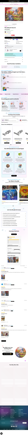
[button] (22, 14)
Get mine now (7, 353)
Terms (4, 429)
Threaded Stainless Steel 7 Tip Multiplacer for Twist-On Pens (18, 138)
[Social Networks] (11, 426)
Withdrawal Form (12, 417)
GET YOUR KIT (14, 175)
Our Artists (2, 416)
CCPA (9, 429)
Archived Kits (16, 429)
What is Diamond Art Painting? (4, 412)
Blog (1, 417)
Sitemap (12, 429)
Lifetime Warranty (12, 413)
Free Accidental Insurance (13, 412)
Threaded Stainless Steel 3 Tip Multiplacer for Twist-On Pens (7, 138)
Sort (21, 265)
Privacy (7, 429)
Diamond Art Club (23, 429)
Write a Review (14, 234)
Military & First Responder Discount (23, 413)
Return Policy (11, 416)
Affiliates (20, 416)
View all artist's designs (8, 32)
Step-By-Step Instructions (4, 413)
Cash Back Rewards (21, 412)
